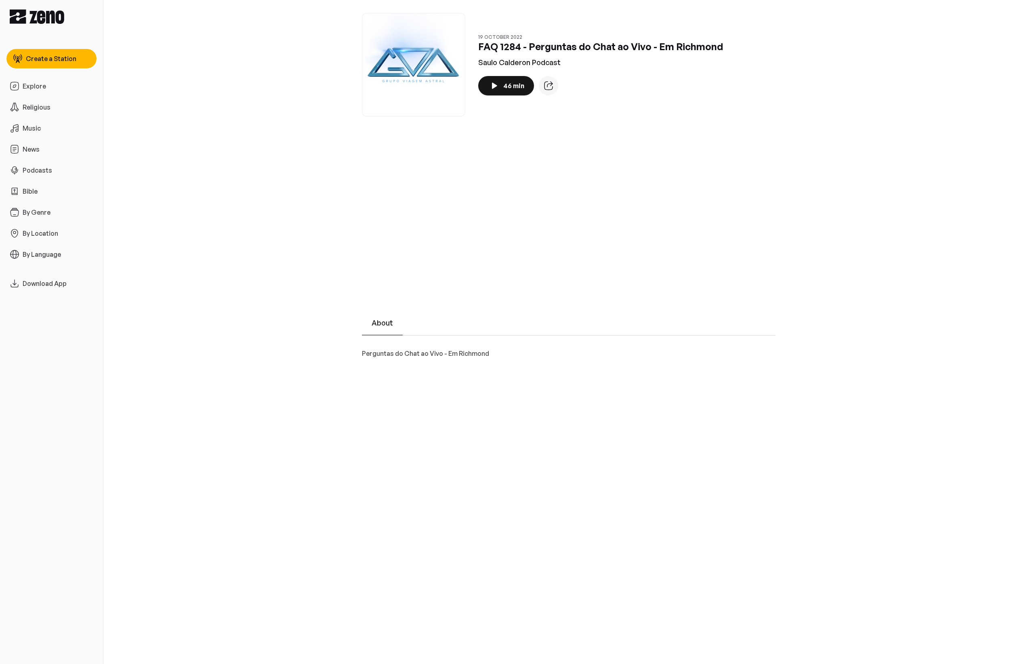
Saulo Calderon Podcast (519, 62)
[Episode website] (548, 85)
